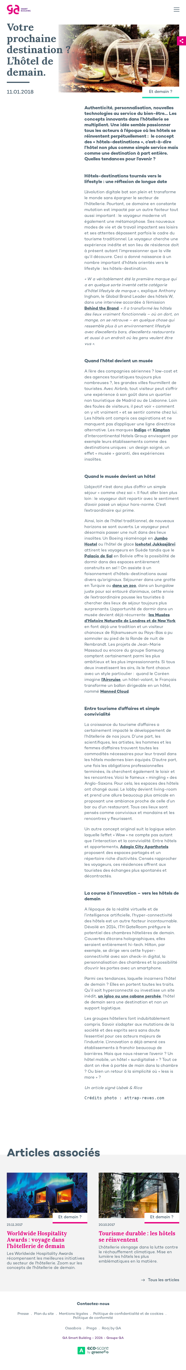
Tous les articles (163, 1280)
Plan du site (44, 1314)
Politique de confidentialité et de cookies (128, 1314)
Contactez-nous (93, 1304)
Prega (91, 1328)
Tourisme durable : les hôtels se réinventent (137, 1236)
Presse (23, 1314)
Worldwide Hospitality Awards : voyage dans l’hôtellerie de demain (37, 1240)
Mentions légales (73, 1314)
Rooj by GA (111, 1328)
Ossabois (73, 1328)
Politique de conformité (93, 1318)
